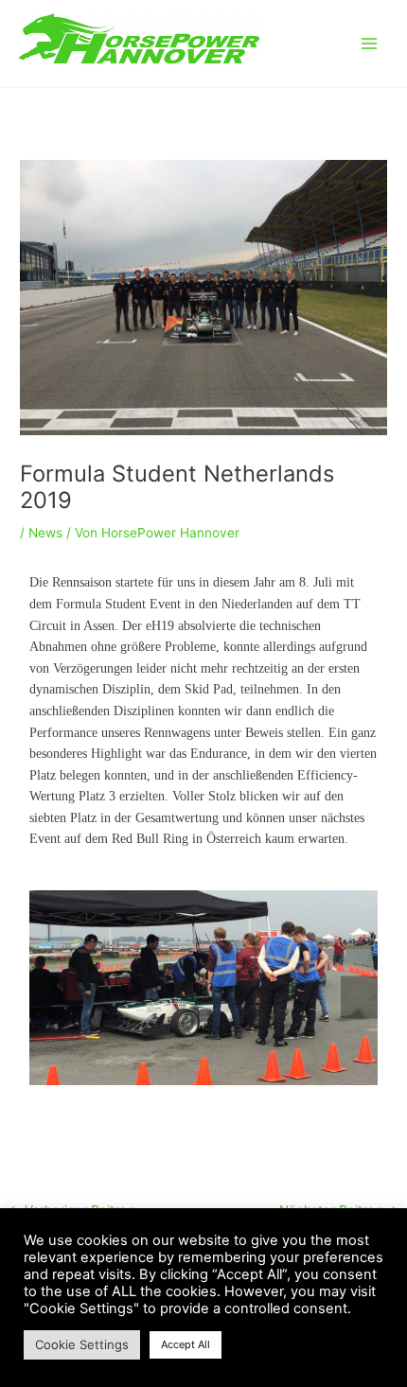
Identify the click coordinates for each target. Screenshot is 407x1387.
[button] (47, 996)
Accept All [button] (185, 1344)
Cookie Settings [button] (82, 1344)
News (45, 532)
